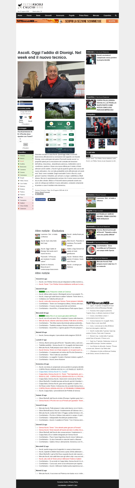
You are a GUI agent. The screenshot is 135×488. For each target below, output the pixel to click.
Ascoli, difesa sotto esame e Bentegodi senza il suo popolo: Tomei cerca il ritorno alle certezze (72, 294)
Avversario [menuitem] (60, 15)
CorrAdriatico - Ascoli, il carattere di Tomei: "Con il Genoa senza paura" (64, 420)
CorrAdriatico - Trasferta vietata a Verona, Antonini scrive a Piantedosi (63, 325)
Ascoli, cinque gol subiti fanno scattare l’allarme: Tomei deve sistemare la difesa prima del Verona (73, 296)
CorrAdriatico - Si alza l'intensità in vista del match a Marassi (60, 439)
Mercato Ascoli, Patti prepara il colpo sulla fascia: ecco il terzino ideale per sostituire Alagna (71, 408)
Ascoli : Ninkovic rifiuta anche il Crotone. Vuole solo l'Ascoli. (75, 259)
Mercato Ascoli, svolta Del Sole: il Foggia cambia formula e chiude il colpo (65, 413)
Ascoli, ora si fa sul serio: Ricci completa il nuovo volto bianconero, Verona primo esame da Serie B (73, 318)
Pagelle (89, 211)
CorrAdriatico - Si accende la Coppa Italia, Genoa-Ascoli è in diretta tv (63, 461)
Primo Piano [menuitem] (83, 15)
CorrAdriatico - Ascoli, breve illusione (52, 359)
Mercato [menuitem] (96, 15)
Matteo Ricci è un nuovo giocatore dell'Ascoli (58, 316)
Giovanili (90, 242)
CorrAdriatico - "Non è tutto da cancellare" (53, 355)
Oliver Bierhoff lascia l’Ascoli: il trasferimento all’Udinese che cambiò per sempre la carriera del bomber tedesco (78, 410)
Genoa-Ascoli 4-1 (94, 135)
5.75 (59, 134)
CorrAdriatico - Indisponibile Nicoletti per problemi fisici (58, 418)
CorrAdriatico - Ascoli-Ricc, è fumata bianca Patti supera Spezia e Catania (65, 308)
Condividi (41, 199)
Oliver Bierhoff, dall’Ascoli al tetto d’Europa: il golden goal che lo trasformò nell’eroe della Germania (74, 398)
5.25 (59, 145)
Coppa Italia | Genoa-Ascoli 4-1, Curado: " (53, 372)
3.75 (55, 145)
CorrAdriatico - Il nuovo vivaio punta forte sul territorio (57, 306)
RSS (76, 485)
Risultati (25, 148)
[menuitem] (115, 15)
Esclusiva (43, 190)
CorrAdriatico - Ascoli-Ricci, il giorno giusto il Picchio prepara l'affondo (63, 328)
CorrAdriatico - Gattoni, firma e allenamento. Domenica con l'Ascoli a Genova (66, 442)
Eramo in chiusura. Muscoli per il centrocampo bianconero (49, 267)
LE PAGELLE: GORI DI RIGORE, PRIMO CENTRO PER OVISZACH (106, 216)
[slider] (55, 117)
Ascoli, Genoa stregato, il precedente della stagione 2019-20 (60, 335)
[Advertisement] (60, 215)
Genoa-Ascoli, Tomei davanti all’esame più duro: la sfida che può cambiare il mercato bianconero (73, 430)
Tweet (52, 199)
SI (20, 139)
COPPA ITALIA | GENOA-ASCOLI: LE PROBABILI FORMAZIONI (62, 388)
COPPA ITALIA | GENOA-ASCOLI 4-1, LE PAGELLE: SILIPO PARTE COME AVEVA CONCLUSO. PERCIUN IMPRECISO (82, 369)
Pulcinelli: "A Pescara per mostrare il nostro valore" (48, 259)
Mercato (90, 258)
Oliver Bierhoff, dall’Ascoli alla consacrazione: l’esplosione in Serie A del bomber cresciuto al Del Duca (75, 432)
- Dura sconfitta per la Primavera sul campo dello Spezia (106, 248)
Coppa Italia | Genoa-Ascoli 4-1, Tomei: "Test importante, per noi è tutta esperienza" (68, 374)
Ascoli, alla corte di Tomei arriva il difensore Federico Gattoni (60, 459)
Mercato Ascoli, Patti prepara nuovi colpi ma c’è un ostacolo (60, 347)
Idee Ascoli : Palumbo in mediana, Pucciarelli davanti (75, 243)
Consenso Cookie (62, 482)
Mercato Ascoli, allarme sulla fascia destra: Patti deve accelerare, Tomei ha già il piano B (70, 321)
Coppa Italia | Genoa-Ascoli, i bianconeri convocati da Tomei (60, 379)
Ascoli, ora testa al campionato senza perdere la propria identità (61, 367)
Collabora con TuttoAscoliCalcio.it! (51, 299)
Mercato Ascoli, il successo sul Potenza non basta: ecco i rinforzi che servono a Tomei (69, 473)
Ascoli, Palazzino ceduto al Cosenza (55, 292)
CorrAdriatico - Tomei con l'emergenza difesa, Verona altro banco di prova (65, 303)
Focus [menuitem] (29, 15)
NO (20, 141)
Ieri (92, 156)
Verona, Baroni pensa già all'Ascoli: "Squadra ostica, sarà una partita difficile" (66, 343)
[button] (25, 144)
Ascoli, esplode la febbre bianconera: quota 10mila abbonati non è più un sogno (67, 452)
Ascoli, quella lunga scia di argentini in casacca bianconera (59, 449)
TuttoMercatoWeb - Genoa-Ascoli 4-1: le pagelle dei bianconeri (61, 345)
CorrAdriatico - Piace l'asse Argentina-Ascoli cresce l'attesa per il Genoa (64, 437)
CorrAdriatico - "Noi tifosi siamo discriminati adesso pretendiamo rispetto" (64, 323)
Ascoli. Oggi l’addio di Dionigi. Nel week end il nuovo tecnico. (49, 251)
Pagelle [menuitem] (72, 15)
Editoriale (90, 52)
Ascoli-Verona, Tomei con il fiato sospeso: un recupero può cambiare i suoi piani (67, 350)
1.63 (51, 134)
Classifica (21, 152)
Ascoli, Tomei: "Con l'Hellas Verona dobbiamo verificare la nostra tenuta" (64, 284)
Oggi (88, 156)
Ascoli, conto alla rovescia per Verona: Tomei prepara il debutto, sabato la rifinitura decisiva (70, 301)
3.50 (55, 134)
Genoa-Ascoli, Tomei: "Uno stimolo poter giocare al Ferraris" (60, 427)
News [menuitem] (38, 15)
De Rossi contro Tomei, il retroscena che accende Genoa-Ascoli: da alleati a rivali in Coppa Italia (73, 386)
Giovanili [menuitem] (48, 15)
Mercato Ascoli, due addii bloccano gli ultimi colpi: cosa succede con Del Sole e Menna (69, 456)
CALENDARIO (62, 485)
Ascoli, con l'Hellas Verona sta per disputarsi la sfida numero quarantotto (64, 282)
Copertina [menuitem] (107, 15)
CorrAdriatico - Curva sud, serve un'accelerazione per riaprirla (60, 463)
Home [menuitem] (20, 15)
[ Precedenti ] (25, 124)
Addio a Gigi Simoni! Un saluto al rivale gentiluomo (75, 251)
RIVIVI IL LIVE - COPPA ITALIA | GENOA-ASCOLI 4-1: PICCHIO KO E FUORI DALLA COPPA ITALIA (74, 376)
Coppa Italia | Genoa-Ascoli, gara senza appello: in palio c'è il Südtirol (63, 383)
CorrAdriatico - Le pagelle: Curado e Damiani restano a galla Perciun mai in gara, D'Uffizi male (72, 357)
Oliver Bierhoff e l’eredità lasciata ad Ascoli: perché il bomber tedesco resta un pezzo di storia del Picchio (75, 381)
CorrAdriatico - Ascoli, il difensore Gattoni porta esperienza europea (62, 466)
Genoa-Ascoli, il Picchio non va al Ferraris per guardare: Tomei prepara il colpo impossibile (71, 400)
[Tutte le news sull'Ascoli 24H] (30, 6)
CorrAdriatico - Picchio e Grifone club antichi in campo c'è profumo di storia (65, 415)
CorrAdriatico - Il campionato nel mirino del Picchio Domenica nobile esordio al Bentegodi (70, 352)
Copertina (90, 97)
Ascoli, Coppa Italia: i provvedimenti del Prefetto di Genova (59, 391)
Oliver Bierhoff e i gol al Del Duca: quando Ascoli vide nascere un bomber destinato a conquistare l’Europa (76, 454)
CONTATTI (70, 485)
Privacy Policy (73, 482)
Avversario (91, 226)
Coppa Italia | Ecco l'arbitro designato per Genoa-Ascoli (58, 435)
